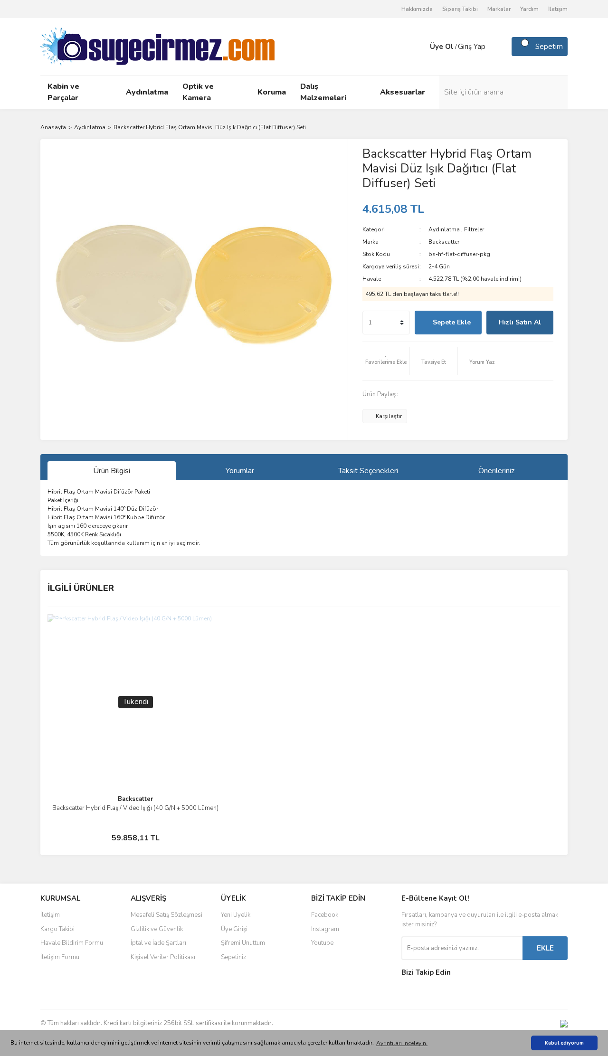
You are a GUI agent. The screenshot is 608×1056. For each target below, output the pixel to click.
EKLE (545, 948)
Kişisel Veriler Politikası (163, 957)
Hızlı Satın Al (520, 322)
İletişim (558, 9)
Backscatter (443, 242)
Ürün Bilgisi (111, 471)
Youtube (322, 943)
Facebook (324, 915)
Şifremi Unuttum (243, 943)
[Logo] (157, 46)
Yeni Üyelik (235, 915)
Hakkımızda (417, 9)
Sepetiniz (233, 957)
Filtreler (474, 229)
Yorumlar (240, 471)
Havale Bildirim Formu (71, 943)
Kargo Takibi (57, 929)
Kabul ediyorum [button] (564, 1042)
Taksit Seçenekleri (368, 471)
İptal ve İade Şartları (158, 943)
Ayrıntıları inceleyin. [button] (402, 1043)
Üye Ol (442, 46)
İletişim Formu (59, 957)
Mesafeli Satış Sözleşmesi (166, 915)
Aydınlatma (444, 229)
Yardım (529, 9)
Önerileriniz (496, 471)
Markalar (499, 9)
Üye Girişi (234, 929)
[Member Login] (420, 46)
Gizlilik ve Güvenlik (157, 929)
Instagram (325, 929)
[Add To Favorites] (386, 361)
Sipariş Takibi (460, 9)
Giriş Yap (471, 46)
